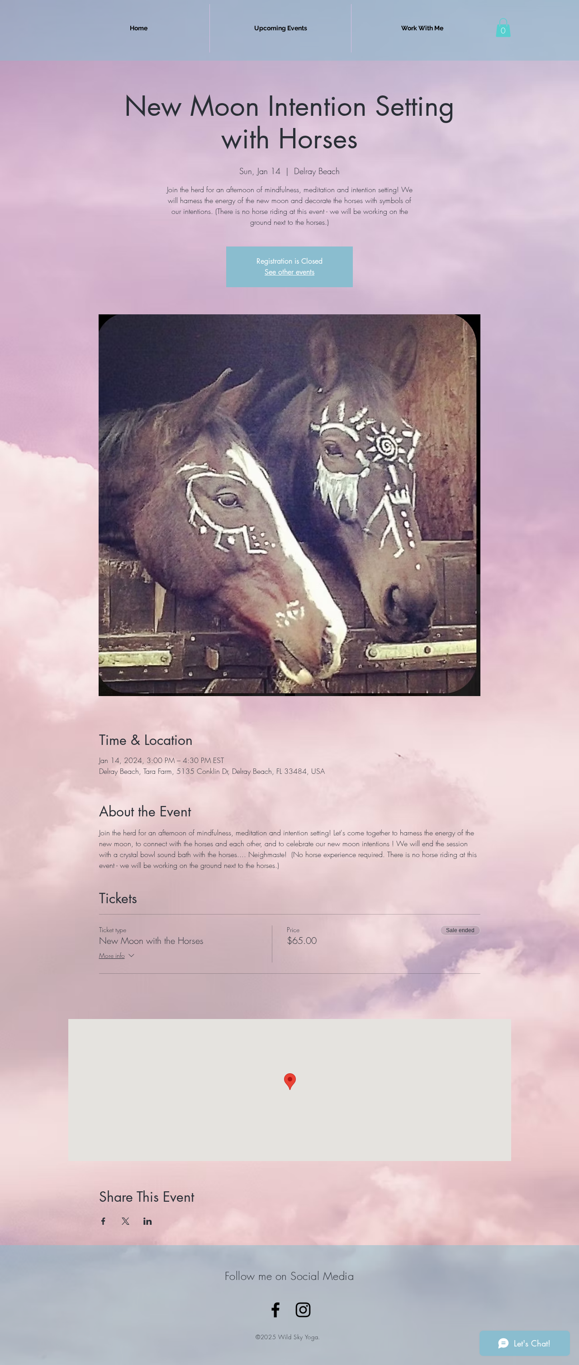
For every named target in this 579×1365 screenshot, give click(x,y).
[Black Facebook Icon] (275, 1310)
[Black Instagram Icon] (303, 1310)
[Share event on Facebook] (103, 1221)
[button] (503, 27)
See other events (289, 272)
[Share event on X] (125, 1221)
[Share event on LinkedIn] (147, 1221)
